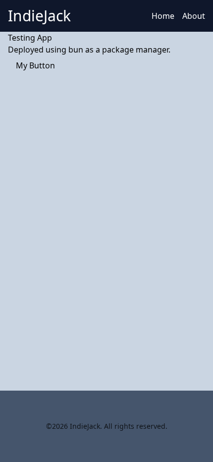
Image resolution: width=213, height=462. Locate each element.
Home (163, 15)
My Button (35, 65)
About (193, 15)
